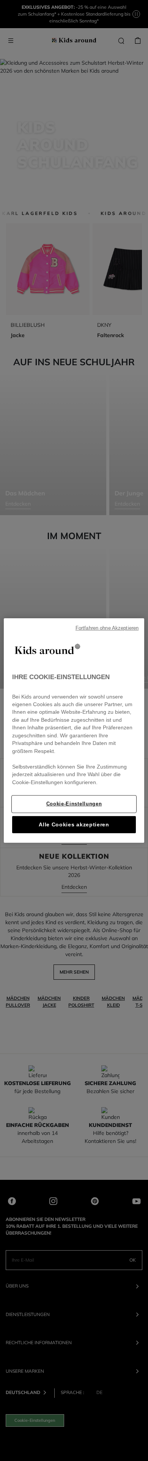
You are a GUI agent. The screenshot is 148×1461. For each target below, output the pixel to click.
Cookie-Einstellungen (74, 804)
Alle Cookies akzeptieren (74, 825)
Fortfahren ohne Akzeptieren (107, 628)
